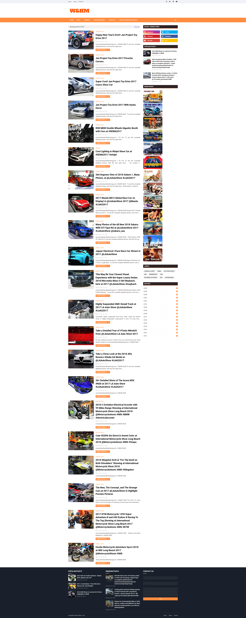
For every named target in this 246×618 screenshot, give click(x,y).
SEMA (159, 271)
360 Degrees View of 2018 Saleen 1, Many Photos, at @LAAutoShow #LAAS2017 (118, 176)
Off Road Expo (169, 271)
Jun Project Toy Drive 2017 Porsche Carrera (114, 60)
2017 (161, 317)
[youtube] (176, 1)
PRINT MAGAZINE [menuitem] (99, 20)
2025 (161, 291)
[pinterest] (173, 1)
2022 (161, 301)
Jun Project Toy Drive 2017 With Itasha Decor (116, 106)
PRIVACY (81, 1)
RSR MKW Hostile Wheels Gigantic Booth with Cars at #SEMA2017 (117, 130)
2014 (161, 326)
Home (69, 1)
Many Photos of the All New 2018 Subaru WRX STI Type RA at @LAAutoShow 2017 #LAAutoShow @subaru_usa (117, 227)
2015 (161, 323)
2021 (161, 304)
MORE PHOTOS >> (102, 50)
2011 (161, 336)
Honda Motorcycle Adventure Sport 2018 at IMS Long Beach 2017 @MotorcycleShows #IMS (117, 550)
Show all (136, 27)
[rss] (169, 40)
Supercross (169, 277)
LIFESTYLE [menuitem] (112, 20)
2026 (161, 288)
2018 (161, 313)
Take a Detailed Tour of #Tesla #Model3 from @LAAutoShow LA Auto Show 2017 (117, 332)
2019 (161, 310)
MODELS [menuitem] (87, 20)
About (75, 1)
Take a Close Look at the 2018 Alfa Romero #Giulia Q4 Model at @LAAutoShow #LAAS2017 (114, 357)
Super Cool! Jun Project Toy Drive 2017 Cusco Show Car (116, 83)
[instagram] (166, 1)
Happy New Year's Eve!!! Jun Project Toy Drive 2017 (116, 37)
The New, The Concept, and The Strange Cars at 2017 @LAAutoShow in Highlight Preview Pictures (116, 490)
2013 (161, 329)
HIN (161, 277)
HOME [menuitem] (72, 20)
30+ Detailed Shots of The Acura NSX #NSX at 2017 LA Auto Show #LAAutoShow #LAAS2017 (115, 383)
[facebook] (169, 36)
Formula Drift (149, 271)
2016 (161, 320)
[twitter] (170, 1)
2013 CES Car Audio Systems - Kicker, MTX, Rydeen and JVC (89, 576)
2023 (161, 297)
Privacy (176, 615)
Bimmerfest (153, 274)
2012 (161, 332)
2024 (161, 294)
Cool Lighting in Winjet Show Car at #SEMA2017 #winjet (114, 153)
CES (161, 274)
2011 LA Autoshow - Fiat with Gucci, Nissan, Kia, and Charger (89, 585)
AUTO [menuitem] (78, 20)
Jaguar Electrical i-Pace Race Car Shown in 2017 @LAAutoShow (118, 253)
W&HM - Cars (81, 615)
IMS (145, 274)
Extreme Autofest (150, 277)
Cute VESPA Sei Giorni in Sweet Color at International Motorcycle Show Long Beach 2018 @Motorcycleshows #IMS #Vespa (118, 438)
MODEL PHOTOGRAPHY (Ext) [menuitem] (128, 20)
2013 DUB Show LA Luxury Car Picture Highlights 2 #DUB (164, 52)
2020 (161, 307)
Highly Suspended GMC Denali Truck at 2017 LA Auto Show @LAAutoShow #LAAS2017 (116, 307)
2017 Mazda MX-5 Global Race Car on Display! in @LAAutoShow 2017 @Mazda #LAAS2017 (117, 201)
